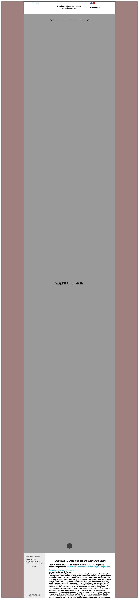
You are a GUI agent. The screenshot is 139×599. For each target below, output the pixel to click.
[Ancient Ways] (37, 6)
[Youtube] (94, 3)
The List (60, 19)
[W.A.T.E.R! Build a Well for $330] (80, 570)
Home (54, 19)
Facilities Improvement (69, 19)
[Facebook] (91, 3)
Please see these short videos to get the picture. (88, 567)
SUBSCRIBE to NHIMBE (33, 556)
